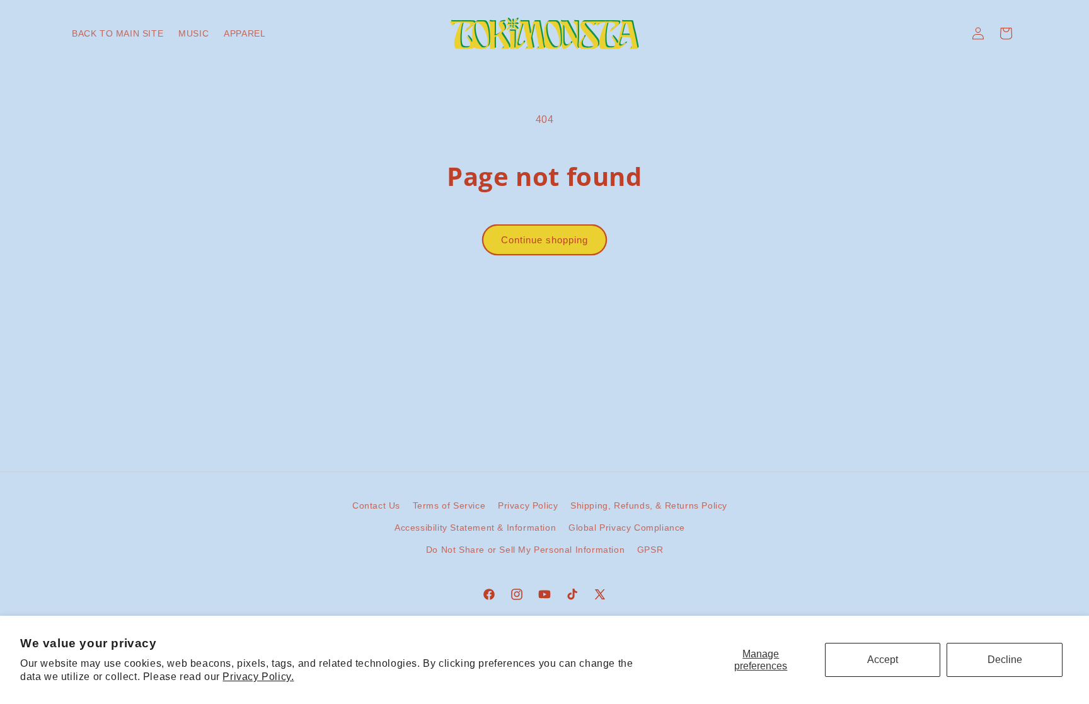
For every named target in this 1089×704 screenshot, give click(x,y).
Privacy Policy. (258, 676)
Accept (882, 659)
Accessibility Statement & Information (475, 527)
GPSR (650, 550)
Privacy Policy (528, 505)
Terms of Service (449, 505)
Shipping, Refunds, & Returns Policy (648, 505)
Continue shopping (544, 239)
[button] (1006, 33)
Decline (1005, 659)
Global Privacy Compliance (626, 527)
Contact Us (376, 505)
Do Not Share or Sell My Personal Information (525, 550)
